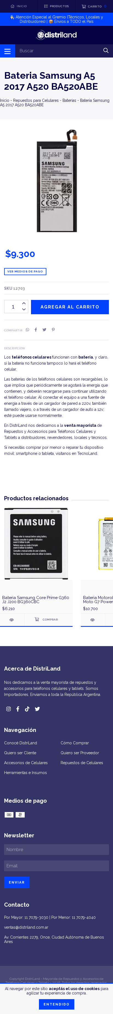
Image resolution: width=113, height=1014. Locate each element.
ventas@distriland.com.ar (26, 927)
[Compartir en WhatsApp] (27, 330)
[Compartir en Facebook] (35, 330)
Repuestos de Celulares (82, 763)
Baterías (69, 100)
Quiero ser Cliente (20, 753)
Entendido (57, 1004)
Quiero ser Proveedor (80, 753)
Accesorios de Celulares (26, 763)
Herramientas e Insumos (25, 772)
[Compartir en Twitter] (44, 330)
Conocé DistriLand (20, 743)
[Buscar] (106, 50)
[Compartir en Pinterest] (53, 330)
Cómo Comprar (75, 743)
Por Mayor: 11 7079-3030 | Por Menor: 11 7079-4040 (50, 917)
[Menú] (7, 51)
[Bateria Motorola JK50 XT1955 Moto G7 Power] (93, 620)
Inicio (4, 100)
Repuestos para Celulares (36, 100)
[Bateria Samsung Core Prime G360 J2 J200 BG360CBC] (12, 620)
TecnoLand (87, 453)
